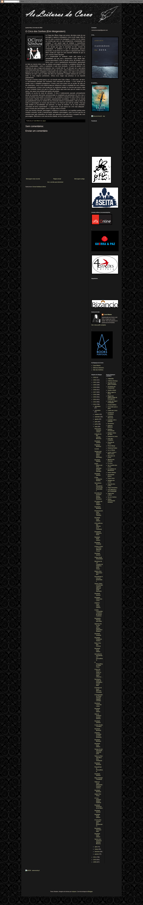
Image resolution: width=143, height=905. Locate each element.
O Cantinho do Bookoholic (112, 469)
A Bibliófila (111, 378)
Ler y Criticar (111, 450)
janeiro (97, 854)
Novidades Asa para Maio (98, 830)
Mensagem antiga (79, 179)
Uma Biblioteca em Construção (112, 490)
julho (96, 421)
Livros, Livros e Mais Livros (112, 453)
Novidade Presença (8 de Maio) (99, 806)
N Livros (110, 463)
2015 (95, 397)
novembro (97, 410)
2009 (95, 862)
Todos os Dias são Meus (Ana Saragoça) (99, 758)
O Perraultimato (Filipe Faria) (99, 665)
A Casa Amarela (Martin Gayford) (98, 800)
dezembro (97, 406)
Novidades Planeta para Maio (98, 620)
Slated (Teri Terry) (98, 794)
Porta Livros (111, 478)
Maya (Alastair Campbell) (99, 778)
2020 (95, 384)
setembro (97, 417)
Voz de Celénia (112, 497)
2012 (95, 404)
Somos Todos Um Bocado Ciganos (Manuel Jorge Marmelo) (99, 587)
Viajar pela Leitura (111, 494)
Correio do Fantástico (111, 413)
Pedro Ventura (112, 472)
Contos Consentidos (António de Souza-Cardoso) (99, 613)
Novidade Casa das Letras (98, 704)
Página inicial (57, 179)
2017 (95, 392)
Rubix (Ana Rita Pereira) (98, 644)
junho (96, 424)
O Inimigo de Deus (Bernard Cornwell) (98, 690)
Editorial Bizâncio (110, 426)
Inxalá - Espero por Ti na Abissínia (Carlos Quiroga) (98, 467)
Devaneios (111, 423)
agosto (97, 419)
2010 (95, 859)
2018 (95, 389)
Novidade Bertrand (98, 445)
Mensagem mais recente (33, 179)
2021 (95, 382)
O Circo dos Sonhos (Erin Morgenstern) (99, 823)
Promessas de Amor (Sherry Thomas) (99, 513)
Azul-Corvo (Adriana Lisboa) (98, 430)
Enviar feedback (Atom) (39, 186)
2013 (95, 402)
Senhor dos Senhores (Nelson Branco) (98, 841)
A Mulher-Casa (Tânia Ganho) (97, 605)
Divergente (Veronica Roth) (98, 533)
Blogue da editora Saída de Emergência (112, 397)
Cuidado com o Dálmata (112, 420)
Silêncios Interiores (98, 367)
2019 (95, 387)
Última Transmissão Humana (111, 500)
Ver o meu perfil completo (98, 325)
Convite (97, 449)
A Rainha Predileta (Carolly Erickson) (98, 735)
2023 (95, 377)
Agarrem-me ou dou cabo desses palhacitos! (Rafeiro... (98, 627)
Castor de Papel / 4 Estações (113, 401)
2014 (95, 399)
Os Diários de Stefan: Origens (98, 503)
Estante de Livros (113, 436)
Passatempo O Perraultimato (99, 769)
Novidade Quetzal (97, 441)
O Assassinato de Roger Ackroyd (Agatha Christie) (99, 698)
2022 (95, 380)
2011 (95, 857)
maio (96, 426)
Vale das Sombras (98, 370)
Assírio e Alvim (112, 390)
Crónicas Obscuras (110, 417)
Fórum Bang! (111, 446)
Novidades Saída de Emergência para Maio (98, 682)
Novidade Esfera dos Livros (98, 599)
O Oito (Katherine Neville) (98, 479)
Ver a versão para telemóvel (55, 182)
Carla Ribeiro (108, 314)
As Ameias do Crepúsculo (111, 387)
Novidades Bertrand (98, 507)
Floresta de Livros (111, 443)
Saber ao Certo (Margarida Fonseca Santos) (98, 785)
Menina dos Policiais (111, 460)
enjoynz (74, 891)
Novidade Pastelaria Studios (98, 639)
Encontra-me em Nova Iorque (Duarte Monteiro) (98, 496)
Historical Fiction (112, 448)
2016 (95, 394)
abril (96, 847)
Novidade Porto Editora (97, 519)
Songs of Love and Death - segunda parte (99, 751)
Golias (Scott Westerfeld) (99, 558)
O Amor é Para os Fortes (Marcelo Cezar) (99, 549)
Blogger (90, 891)
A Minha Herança (113, 381)
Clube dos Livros (112, 410)
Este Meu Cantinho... (111, 439)
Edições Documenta (111, 430)
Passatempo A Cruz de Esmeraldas (99, 579)
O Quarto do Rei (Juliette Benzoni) (98, 436)
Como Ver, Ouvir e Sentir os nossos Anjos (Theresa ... (98, 673)
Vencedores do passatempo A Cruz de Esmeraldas (99, 486)
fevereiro (97, 851)
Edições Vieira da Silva (112, 433)
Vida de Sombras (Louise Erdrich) (98, 716)
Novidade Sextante (98, 543)
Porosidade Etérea (111, 475)
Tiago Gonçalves (112, 487)
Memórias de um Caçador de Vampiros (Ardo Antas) (99, 565)
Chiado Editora (112, 405)
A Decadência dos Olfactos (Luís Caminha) (98, 526)
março (97, 849)
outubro (97, 414)
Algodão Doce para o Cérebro (112, 383)
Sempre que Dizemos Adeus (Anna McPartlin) (98, 454)
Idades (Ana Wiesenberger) (98, 573)
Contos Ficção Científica (99, 725)
